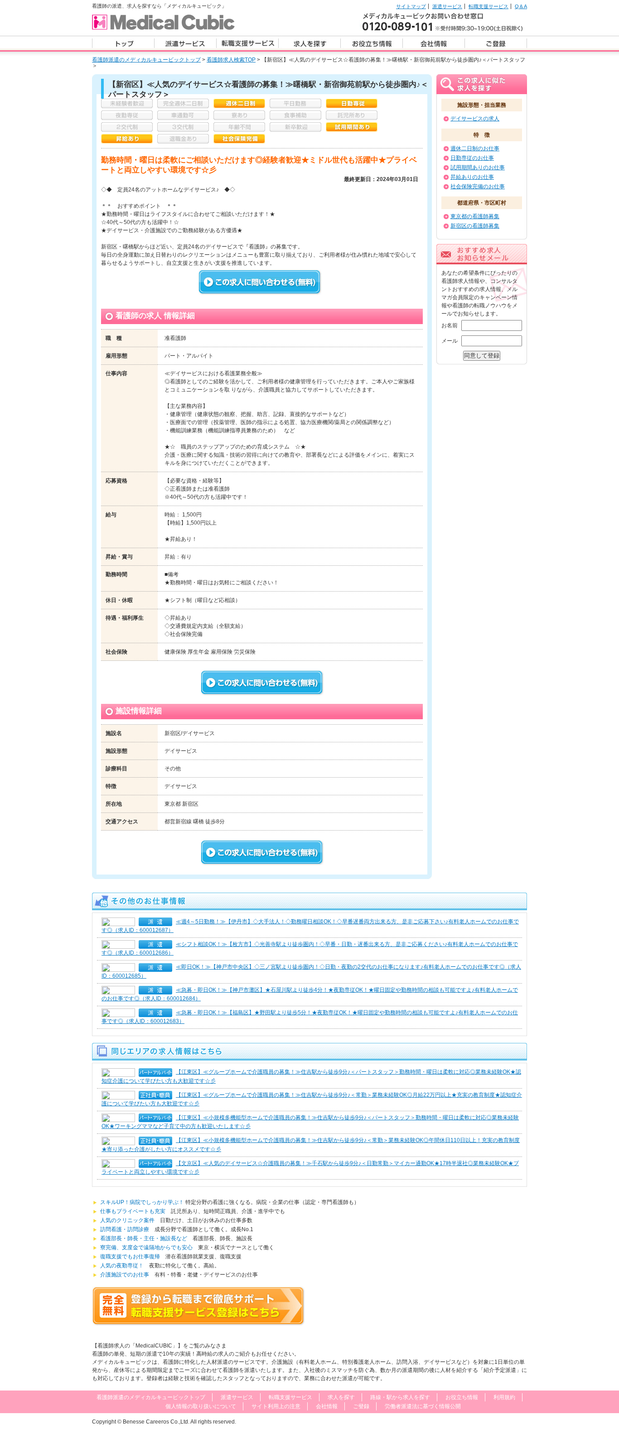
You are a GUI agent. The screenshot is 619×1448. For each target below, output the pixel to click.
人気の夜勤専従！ (124, 1265)
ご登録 (361, 1406)
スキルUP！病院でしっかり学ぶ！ (142, 1202)
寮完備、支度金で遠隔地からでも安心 (146, 1247)
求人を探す (341, 1397)
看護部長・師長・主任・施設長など (143, 1238)
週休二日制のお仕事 (474, 148)
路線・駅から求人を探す (400, 1397)
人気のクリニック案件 (130, 1220)
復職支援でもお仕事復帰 (130, 1256)
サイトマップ (411, 6)
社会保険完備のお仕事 (477, 186)
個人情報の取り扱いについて (200, 1406)
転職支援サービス (488, 6)
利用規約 (504, 1397)
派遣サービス (447, 6)
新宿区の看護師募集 (474, 226)
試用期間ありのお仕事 (477, 167)
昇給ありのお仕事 (472, 177)
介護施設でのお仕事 (124, 1274)
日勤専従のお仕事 (472, 158)
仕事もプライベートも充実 (135, 1211)
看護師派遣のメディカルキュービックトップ (146, 60)
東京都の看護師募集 (474, 216)
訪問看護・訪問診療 (124, 1229)
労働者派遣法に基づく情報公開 (423, 1406)
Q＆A (521, 6)
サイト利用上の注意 (275, 1406)
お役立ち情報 (461, 1397)
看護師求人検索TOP (231, 60)
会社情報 (327, 1406)
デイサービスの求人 (474, 118)
